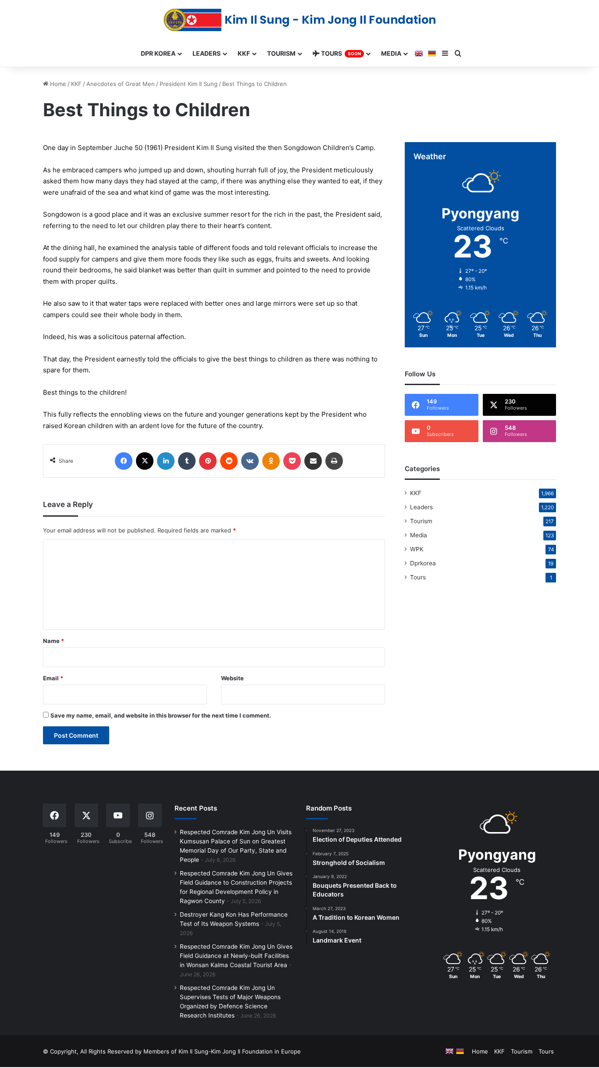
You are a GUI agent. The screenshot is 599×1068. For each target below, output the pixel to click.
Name (53, 640)
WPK (417, 549)
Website (232, 678)
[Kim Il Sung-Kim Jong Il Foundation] (300, 20)
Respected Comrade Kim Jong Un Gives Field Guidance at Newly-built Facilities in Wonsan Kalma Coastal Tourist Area (236, 955)
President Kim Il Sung (188, 83)
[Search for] (458, 53)
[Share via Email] (313, 461)
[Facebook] (123, 461)
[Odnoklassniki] (271, 461)
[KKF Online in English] (418, 53)
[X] (144, 461)
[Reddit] (229, 461)
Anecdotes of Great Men (120, 83)
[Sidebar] (445, 53)
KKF (76, 83)
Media (418, 535)
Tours (418, 577)
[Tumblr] (187, 461)
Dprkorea (423, 563)
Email (53, 678)
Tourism (421, 521)
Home (57, 83)
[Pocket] (292, 461)
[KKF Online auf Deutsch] (432, 53)
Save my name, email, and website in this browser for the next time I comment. (160, 715)
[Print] (334, 461)
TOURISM (281, 53)
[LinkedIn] (166, 461)
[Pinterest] (208, 461)
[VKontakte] (250, 461)
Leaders (421, 507)
